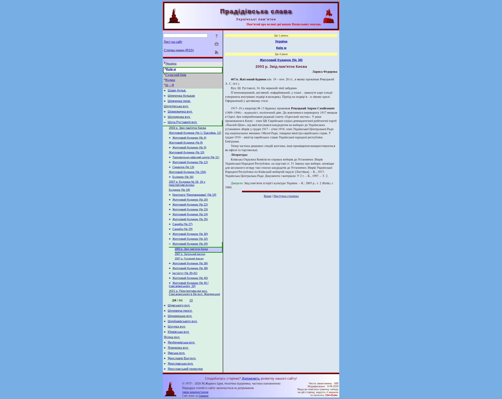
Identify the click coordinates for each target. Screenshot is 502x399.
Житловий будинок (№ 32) (190, 238)
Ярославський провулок (185, 369)
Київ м (171, 69)
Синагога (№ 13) (183, 167)
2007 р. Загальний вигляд (190, 254)
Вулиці (170, 80)
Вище (267, 196)
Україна (171, 63)
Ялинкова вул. (178, 347)
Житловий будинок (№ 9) (189, 147)
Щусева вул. (177, 326)
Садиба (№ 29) (182, 229)
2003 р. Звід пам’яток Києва (187, 128)
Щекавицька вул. (180, 316)
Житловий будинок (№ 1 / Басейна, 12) (195, 132)
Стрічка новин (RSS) (179, 50)
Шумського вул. (179, 305)
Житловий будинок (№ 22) (190, 204)
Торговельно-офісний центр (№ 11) (195, 157)
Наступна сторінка (286, 196)
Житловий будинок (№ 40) (190, 278)
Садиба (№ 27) (182, 224)
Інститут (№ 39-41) (184, 273)
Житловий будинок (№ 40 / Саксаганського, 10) (188, 284)
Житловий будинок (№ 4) (189, 137)
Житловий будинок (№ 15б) (187, 172)
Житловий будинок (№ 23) (190, 209)
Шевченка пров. (179, 101)
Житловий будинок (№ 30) (190, 234)
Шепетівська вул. (176, 106)
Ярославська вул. (180, 363)
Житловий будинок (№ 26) (190, 219)
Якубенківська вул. (181, 342)
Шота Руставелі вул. (182, 122)
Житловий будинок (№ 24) (190, 214)
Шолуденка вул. (179, 117)
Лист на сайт (173, 42)
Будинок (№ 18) (179, 189)
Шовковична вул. (180, 111)
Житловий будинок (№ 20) (190, 199)
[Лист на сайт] (216, 44)
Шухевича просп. (180, 310)
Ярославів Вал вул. (182, 358)
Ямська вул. (176, 353)
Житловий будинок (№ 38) (190, 268)
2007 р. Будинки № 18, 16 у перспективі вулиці (187, 183)
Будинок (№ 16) (183, 177)
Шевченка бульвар (181, 95)
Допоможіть (251, 378)
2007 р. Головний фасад (189, 258)
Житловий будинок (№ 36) (190, 263)
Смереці (203, 395)
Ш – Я (169, 85)
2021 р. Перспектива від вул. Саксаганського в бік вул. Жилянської (194, 292)
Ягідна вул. (172, 337)
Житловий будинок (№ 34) (190, 243)
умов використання (195, 392)
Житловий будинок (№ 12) (190, 162)
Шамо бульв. (177, 90)
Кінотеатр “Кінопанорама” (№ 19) (194, 194)
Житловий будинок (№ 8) (186, 142)
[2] (191, 300)
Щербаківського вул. (182, 321)
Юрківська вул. (178, 332)
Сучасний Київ (175, 75)
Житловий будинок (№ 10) (186, 152)
